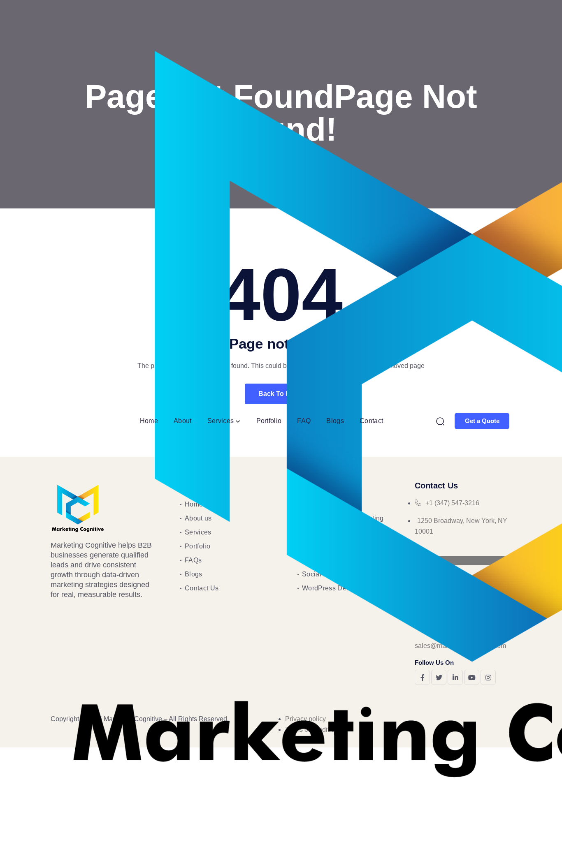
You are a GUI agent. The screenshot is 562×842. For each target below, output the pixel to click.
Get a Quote (482, 420)
